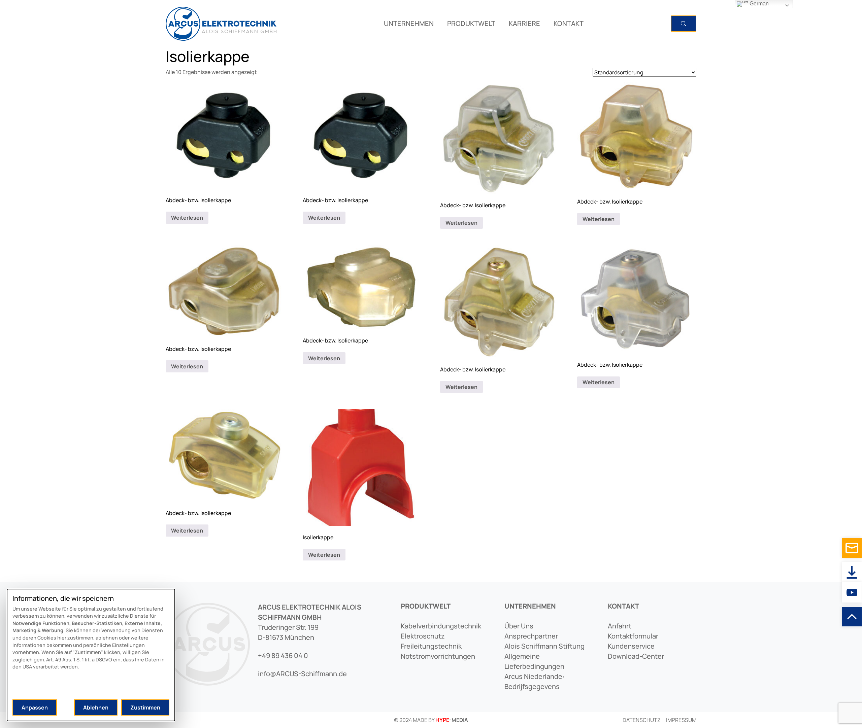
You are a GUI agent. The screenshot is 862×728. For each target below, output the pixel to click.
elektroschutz (423, 636)
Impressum (681, 720)
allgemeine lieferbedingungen (534, 661)
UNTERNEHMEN (409, 23)
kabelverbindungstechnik (441, 625)
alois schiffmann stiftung (544, 646)
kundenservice (631, 646)
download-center (636, 656)
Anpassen (35, 707)
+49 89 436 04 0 (283, 655)
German (758, 3)
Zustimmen (145, 707)
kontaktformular (633, 636)
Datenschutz (642, 720)
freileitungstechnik (431, 646)
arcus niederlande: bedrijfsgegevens (534, 681)
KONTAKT (569, 23)
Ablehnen (95, 707)
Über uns (518, 625)
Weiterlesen (187, 217)
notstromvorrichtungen (438, 656)
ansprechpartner (531, 636)
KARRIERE (524, 23)
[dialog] (91, 655)
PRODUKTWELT (471, 23)
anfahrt (619, 625)
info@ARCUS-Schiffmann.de (302, 673)
